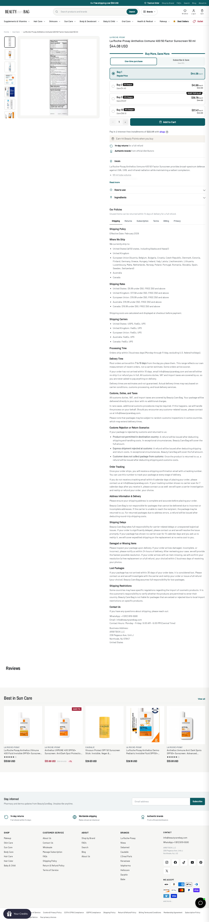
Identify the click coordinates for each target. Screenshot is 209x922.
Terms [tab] (156, 221)
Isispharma (126, 865)
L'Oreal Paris (126, 856)
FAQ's (179, 3)
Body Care (8, 852)
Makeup (7, 838)
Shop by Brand (168, 3)
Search (187, 3)
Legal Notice (33, 917)
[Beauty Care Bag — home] (17, 11)
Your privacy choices (48, 917)
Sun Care (16, 32)
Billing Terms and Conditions (150, 912)
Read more (115, 182)
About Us (202, 3)
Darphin (124, 874)
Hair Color (8, 861)
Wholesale (47, 847)
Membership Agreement (173, 912)
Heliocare (125, 870)
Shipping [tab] (116, 221)
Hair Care (8, 856)
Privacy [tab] (177, 221)
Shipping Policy (50, 861)
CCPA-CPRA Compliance (74, 912)
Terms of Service (50, 870)
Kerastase (125, 861)
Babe (123, 879)
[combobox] (92, 11)
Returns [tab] (128, 221)
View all (201, 699)
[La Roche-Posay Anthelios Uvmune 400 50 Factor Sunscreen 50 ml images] (58, 77)
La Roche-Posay (117, 37)
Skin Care (8, 842)
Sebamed (125, 847)
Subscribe (197, 801)
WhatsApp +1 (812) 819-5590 (176, 842)
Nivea (123, 842)
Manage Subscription (52, 852)
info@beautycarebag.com (175, 837)
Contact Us (48, 842)
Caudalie (125, 852)
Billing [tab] (166, 221)
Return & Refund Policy (53, 865)
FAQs (45, 856)
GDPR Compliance (93, 912)
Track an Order (153, 3)
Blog (194, 3)
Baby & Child (10, 865)
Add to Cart (169, 121)
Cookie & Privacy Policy (52, 912)
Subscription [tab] (142, 221)
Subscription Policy (192, 912)
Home (6, 32)
